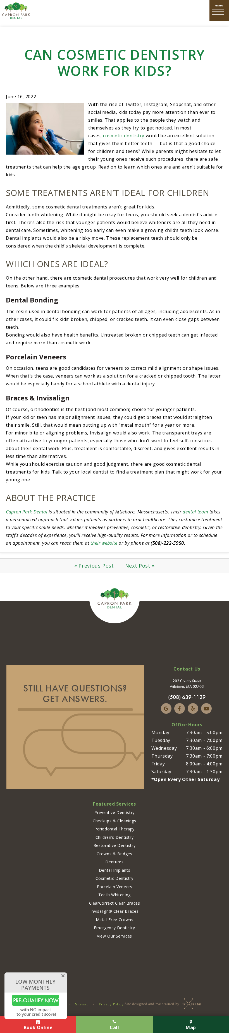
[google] (166, 708)
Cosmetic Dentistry (114, 878)
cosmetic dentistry (123, 136)
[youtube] (206, 708)
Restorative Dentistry (114, 845)
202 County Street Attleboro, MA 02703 (187, 684)
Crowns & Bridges (114, 853)
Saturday (161, 771)
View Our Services (114, 936)
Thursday (162, 756)
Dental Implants (114, 870)
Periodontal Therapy (114, 829)
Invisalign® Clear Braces (114, 911)
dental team (195, 512)
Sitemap (82, 1004)
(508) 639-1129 (187, 697)
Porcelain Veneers (114, 886)
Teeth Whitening (114, 894)
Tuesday (160, 740)
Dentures (114, 861)
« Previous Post (94, 565)
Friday (158, 764)
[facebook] (179, 708)
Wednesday (164, 748)
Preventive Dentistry (114, 812)
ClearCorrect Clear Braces (114, 903)
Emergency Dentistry (114, 927)
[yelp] (193, 708)
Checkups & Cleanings (114, 820)
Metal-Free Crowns (114, 919)
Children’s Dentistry (115, 837)
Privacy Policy (111, 1004)
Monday (160, 732)
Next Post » (140, 565)
